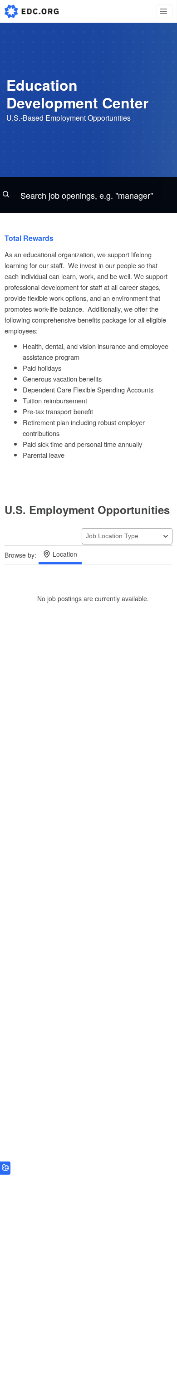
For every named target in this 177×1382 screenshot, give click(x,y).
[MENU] (164, 11)
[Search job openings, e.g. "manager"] (88, 195)
